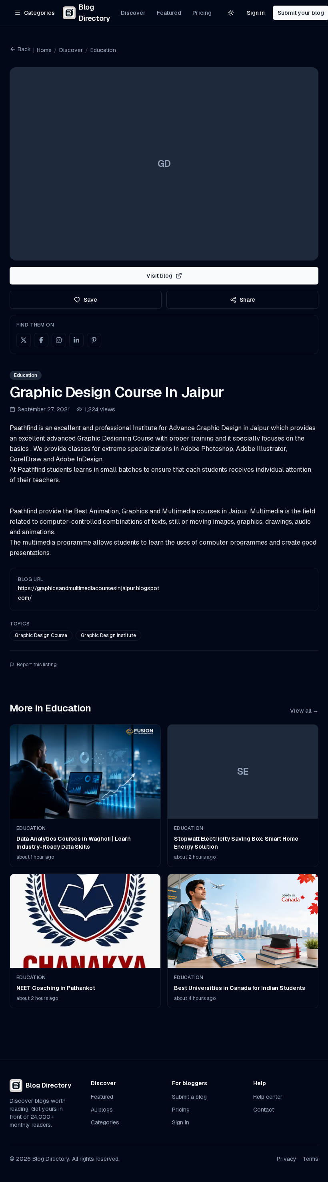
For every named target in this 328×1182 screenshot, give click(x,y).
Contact (263, 1109)
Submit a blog (189, 1096)
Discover (133, 12)
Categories (105, 1122)
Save (90, 299)
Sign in (256, 12)
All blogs (102, 1109)
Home (44, 50)
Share (247, 299)
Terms (310, 1158)
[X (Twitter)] (23, 340)
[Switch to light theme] (231, 13)
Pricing (202, 12)
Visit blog (159, 275)
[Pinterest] (94, 340)
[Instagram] (59, 340)
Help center (267, 1096)
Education (103, 50)
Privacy (286, 1158)
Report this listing (37, 664)
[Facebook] (41, 340)
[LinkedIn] (76, 340)
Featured (169, 12)
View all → (304, 710)
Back (24, 49)
